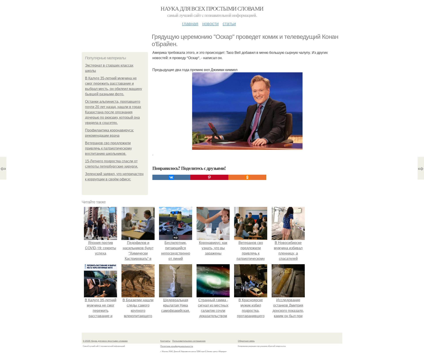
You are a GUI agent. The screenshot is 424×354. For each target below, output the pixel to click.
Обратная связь (246, 340)
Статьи (229, 23)
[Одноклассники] (247, 177)
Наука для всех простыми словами (212, 8)
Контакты (165, 340)
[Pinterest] (209, 177)
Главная (190, 23)
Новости (210, 23)
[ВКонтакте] (171, 177)
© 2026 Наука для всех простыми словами (105, 340)
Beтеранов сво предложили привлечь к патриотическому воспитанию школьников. (108, 148)
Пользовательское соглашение (189, 340)
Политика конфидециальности (176, 346)
